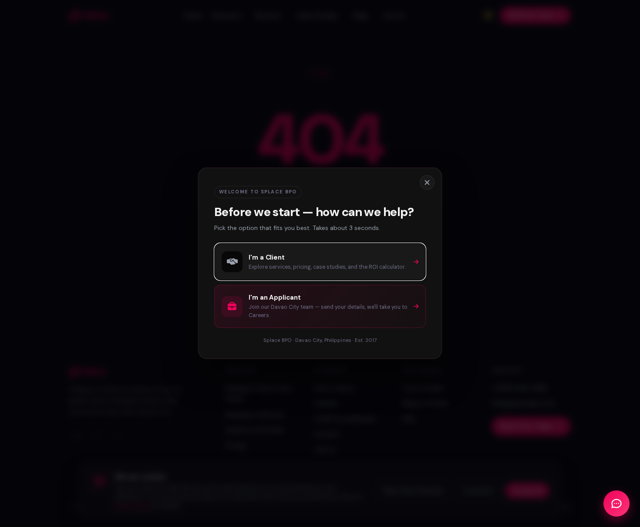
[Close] (427, 182)
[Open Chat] (616, 503)
